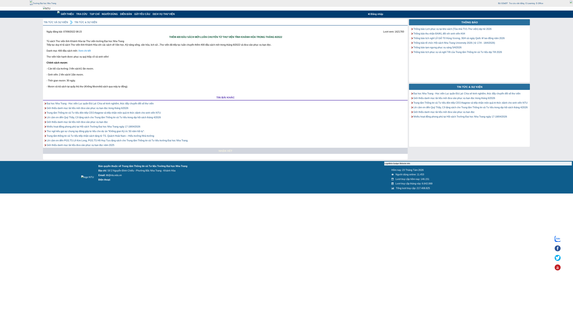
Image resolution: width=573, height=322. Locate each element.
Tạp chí (94, 14)
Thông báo (469, 22)
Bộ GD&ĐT (503, 3)
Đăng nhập (376, 14)
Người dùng (109, 14)
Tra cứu (81, 14)
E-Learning (530, 3)
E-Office (539, 3)
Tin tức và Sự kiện (56, 22)
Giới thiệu (67, 14)
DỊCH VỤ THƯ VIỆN (163, 14)
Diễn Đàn (126, 14)
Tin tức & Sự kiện (85, 22)
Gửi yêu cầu (142, 14)
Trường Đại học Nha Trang (44, 3)
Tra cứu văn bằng (516, 3)
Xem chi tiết (84, 50)
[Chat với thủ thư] (558, 239)
